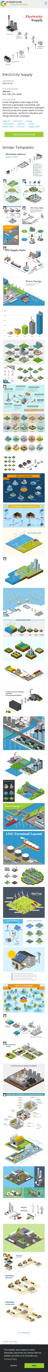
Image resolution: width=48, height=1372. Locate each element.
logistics (21, 123)
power (31, 123)
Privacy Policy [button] (10, 1359)
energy (29, 121)
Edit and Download (24, 134)
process (21, 126)
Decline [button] (14, 1366)
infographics (8, 123)
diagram (6, 121)
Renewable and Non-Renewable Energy (20, 1344)
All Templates (24, 1332)
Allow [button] (34, 1366)
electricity (18, 121)
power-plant (8, 126)
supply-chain (34, 126)
